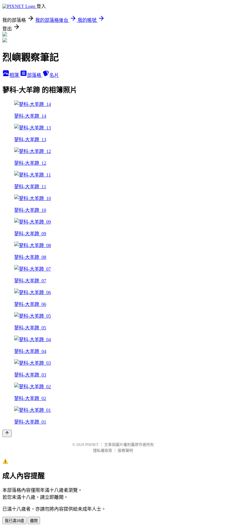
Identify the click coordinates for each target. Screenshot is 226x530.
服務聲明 (125, 450)
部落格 (34, 75)
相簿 (14, 75)
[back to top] (7, 433)
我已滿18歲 (14, 521)
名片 (54, 75)
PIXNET (92, 444)
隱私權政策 (102, 450)
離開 (34, 521)
